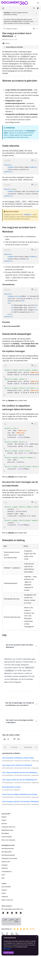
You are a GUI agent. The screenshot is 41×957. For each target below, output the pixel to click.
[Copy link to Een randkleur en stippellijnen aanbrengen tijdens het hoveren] (35, 409)
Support (4, 890)
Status (4, 893)
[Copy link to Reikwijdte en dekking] (27, 540)
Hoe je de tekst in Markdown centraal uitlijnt (18, 758)
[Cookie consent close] (36, 936)
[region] (20, 166)
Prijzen (4, 820)
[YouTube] (16, 913)
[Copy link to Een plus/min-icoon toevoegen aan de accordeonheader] (21, 485)
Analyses (4, 865)
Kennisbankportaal (8, 848)
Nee (18, 739)
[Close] (36, 13)
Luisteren (7, 43)
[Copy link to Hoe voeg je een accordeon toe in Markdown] (16, 231)
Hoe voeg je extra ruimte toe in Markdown (17, 765)
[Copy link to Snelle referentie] (22, 146)
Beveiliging (5, 833)
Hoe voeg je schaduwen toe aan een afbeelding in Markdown (20, 772)
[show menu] (38, 3)
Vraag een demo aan (8, 827)
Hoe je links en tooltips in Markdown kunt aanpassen (20, 794)
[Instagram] (20, 913)
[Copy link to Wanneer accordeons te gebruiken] (5, 85)
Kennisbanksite (6, 852)
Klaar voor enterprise (8, 840)
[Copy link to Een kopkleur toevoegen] (28, 351)
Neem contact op (7, 900)
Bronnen (4, 823)
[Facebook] (3, 913)
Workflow (5, 868)
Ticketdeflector (7, 871)
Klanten (4, 817)
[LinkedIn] (12, 913)
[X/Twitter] (7, 913)
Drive (3, 875)
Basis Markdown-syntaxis (11, 787)
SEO (3, 878)
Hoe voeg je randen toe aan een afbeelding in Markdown (20, 780)
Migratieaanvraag (7, 830)
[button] (22, 545)
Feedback (5, 896)
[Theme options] (38, 8)
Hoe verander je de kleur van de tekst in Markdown (20, 801)
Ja (8, 739)
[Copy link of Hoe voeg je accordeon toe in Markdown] (15, 36)
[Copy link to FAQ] (9, 635)
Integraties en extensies (9, 858)
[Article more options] (37, 28)
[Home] (14, 3)
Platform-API (6, 862)
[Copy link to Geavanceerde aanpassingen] (34, 334)
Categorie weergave (11, 28)
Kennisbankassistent (8, 855)
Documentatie (6, 886)
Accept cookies (8, 952)
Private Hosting (7, 836)
